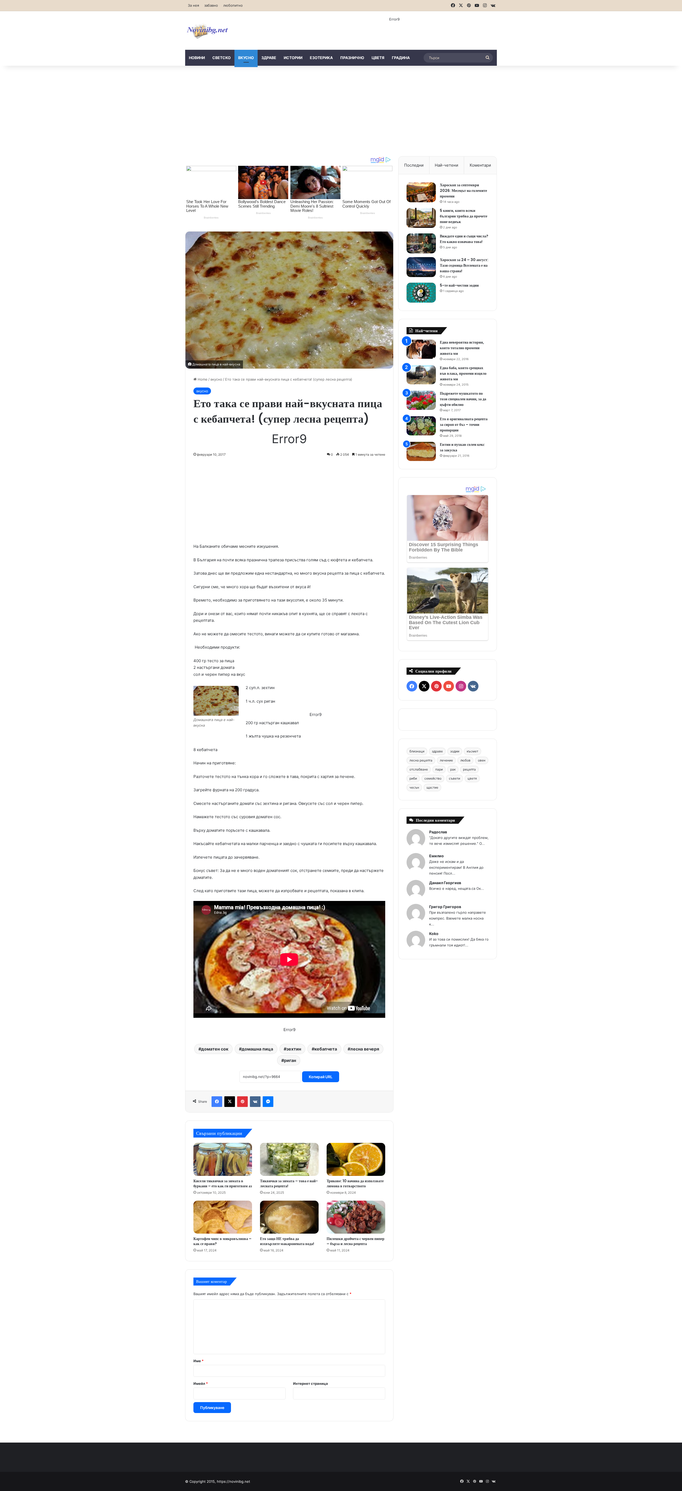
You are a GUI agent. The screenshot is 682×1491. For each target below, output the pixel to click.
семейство (432, 778)
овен (481, 760)
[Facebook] (217, 1101)
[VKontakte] (255, 1101)
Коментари (480, 165)
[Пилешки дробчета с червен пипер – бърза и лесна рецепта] (356, 1217)
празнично (352, 57)
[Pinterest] (242, 1101)
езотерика (321, 57)
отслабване (418, 769)
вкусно (246, 57)
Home (202, 379)
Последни (414, 165)
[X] (229, 1101)
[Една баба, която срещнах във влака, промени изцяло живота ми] (421, 375)
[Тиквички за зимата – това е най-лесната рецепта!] (289, 1159)
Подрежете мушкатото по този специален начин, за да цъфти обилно (463, 399)
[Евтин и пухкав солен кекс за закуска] (421, 451)
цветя (378, 57)
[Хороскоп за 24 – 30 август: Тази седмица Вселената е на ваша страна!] (421, 267)
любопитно (233, 5)
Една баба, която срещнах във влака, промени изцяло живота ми (463, 373)
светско (221, 57)
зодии (454, 751)
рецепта (469, 769)
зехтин (293, 1049)
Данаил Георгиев (445, 882)
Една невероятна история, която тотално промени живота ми (462, 348)
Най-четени (446, 165)
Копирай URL (320, 1076)
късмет (472, 751)
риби (413, 778)
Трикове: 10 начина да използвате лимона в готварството (355, 1183)
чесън (414, 787)
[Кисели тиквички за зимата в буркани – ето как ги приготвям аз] (222, 1159)
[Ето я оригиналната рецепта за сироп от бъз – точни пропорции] (421, 426)
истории (293, 57)
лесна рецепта (420, 760)
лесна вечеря (364, 1049)
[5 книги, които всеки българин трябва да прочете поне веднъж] (421, 218)
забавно (211, 5)
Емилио (436, 856)
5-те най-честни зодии (459, 285)
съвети (454, 778)
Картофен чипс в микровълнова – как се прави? (222, 1241)
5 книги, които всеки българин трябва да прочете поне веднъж (463, 216)
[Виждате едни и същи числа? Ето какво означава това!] (421, 243)
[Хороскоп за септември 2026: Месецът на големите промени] (421, 192)
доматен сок (214, 1049)
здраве (268, 57)
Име (198, 1361)
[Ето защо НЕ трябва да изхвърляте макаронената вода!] (289, 1217)
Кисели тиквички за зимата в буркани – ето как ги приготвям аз (222, 1183)
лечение (446, 760)
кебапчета (325, 1049)
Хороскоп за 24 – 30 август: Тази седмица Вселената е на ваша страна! (464, 265)
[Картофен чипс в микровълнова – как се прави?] (222, 1217)
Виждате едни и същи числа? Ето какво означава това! (464, 238)
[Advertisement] (341, 111)
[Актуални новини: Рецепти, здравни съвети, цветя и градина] (207, 30)
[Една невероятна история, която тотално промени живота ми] (421, 349)
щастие (432, 787)
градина (401, 57)
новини (197, 57)
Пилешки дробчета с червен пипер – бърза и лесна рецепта (355, 1241)
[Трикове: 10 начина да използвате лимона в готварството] (356, 1159)
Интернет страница (310, 1383)
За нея (193, 5)
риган (290, 1060)
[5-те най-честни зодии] (421, 293)
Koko (434, 933)
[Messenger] (268, 1101)
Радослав (438, 832)
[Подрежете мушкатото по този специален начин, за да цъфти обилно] (421, 400)
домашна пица (257, 1049)
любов (465, 760)
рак (453, 769)
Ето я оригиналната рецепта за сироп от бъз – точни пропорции (464, 424)
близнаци (416, 751)
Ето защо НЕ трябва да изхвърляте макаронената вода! (287, 1241)
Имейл (200, 1383)
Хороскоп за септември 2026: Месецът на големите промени (463, 190)
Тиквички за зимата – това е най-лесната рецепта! (289, 1183)
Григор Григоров (445, 906)
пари (439, 769)
